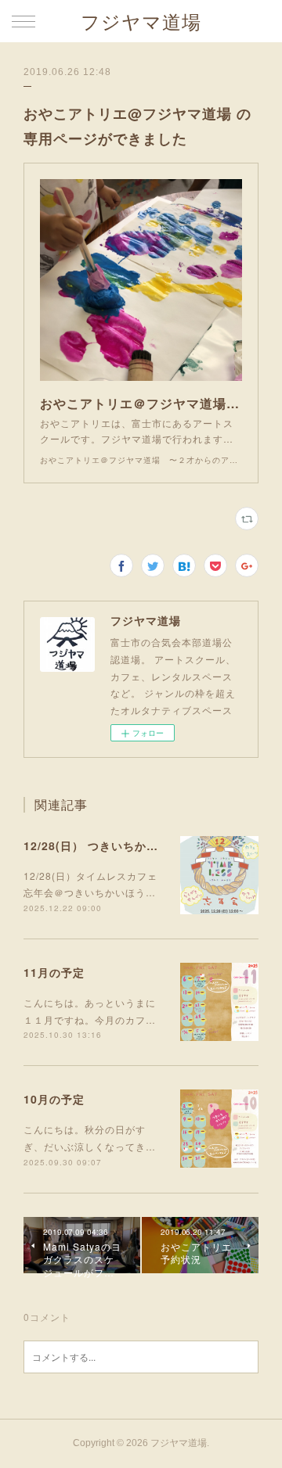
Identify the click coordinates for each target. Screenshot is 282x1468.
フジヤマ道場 (141, 22)
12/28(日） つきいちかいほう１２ (114, 845)
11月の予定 (54, 972)
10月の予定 (54, 1099)
